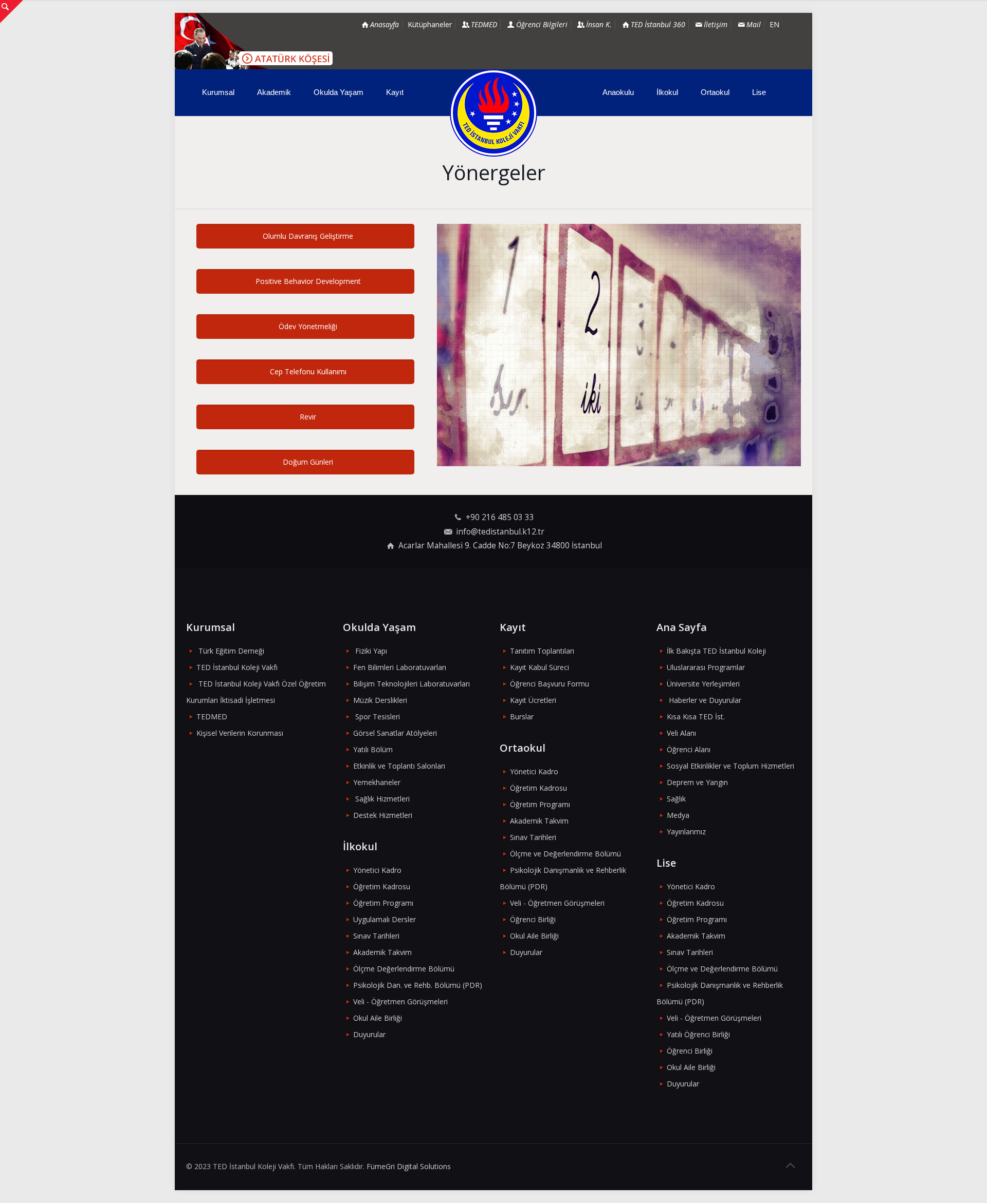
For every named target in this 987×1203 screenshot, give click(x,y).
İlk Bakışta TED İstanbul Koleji (716, 651)
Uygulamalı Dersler (384, 919)
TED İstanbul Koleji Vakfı (237, 667)
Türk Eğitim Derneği (231, 651)
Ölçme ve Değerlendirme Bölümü (565, 853)
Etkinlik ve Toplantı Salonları (399, 766)
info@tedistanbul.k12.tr (500, 531)
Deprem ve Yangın (697, 782)
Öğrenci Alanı (688, 749)
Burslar (522, 716)
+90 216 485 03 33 (500, 517)
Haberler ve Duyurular (705, 700)
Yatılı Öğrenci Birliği (698, 1034)
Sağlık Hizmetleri (382, 799)
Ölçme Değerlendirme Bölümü (403, 968)
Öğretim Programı (383, 903)
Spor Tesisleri (377, 716)
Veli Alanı (681, 733)
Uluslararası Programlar (706, 667)
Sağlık (676, 799)
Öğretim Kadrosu (381, 886)
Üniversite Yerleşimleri (703, 684)
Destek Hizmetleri (382, 815)
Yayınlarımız (686, 831)
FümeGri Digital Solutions (409, 1166)
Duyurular (369, 1034)
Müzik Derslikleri (380, 700)
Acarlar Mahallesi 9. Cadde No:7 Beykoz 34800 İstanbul (500, 545)
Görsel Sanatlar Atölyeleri (395, 733)
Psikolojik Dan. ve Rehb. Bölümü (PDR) (417, 985)
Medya (678, 815)
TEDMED (211, 716)
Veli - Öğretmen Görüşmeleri (400, 1001)
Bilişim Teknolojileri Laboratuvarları (411, 684)
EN (774, 24)
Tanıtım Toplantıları (542, 651)
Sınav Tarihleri (376, 936)
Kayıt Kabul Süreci (539, 667)
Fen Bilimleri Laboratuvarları (399, 667)
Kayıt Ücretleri (533, 700)
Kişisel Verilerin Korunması (239, 733)
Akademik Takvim (382, 952)
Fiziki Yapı (371, 651)
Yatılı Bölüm (373, 749)
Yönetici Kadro (377, 870)
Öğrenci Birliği (533, 919)
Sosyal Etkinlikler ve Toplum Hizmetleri (730, 766)
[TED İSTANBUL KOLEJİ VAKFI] (493, 113)
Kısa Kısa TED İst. (696, 716)
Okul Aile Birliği (377, 1018)
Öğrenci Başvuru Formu (549, 684)
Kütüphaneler (430, 24)
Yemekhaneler (376, 782)
